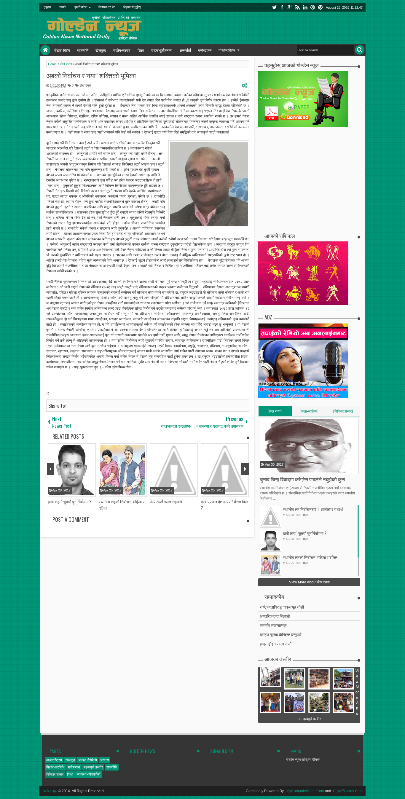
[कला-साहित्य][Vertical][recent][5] (309, 412)
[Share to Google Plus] (279, 468)
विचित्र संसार (54, 774)
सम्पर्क (62, 7)
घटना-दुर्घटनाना (161, 50)
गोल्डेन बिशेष (227, 50)
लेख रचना (85, 85)
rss (297, 7)
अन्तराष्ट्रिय (54, 760)
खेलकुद (100, 50)
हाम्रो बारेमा (80, 7)
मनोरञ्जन (204, 50)
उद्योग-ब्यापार (121, 50)
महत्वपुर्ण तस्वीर (93, 767)
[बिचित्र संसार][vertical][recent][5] (343, 412)
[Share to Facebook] (264, 468)
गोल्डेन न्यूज (49, 791)
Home (45, 50)
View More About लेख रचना (309, 582)
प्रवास (105, 760)
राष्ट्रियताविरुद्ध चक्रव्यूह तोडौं (282, 607)
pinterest (320, 7)
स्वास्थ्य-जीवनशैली (89, 774)
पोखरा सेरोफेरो (88, 760)
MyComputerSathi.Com (305, 791)
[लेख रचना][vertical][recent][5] (275, 412)
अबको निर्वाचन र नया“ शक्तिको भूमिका (91, 75)
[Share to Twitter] (272, 468)
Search (359, 50)
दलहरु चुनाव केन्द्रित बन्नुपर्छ (281, 634)
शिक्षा (141, 50)
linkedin (305, 7)
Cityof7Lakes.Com (348, 791)
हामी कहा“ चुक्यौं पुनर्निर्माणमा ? (304, 533)
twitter (274, 7)
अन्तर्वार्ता (185, 50)
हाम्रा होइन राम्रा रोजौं (275, 643)
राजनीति (82, 50)
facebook (282, 7)
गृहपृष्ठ (47, 7)
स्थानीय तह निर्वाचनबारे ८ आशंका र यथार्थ (313, 509)
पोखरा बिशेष (62, 50)
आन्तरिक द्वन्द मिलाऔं (275, 616)
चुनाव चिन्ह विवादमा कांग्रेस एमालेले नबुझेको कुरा (302, 479)
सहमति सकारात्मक (273, 625)
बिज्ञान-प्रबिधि (55, 767)
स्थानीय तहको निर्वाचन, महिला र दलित (310, 557)
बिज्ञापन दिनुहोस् (132, 7)
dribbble (313, 7)
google (290, 7)
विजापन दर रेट (106, 7)
